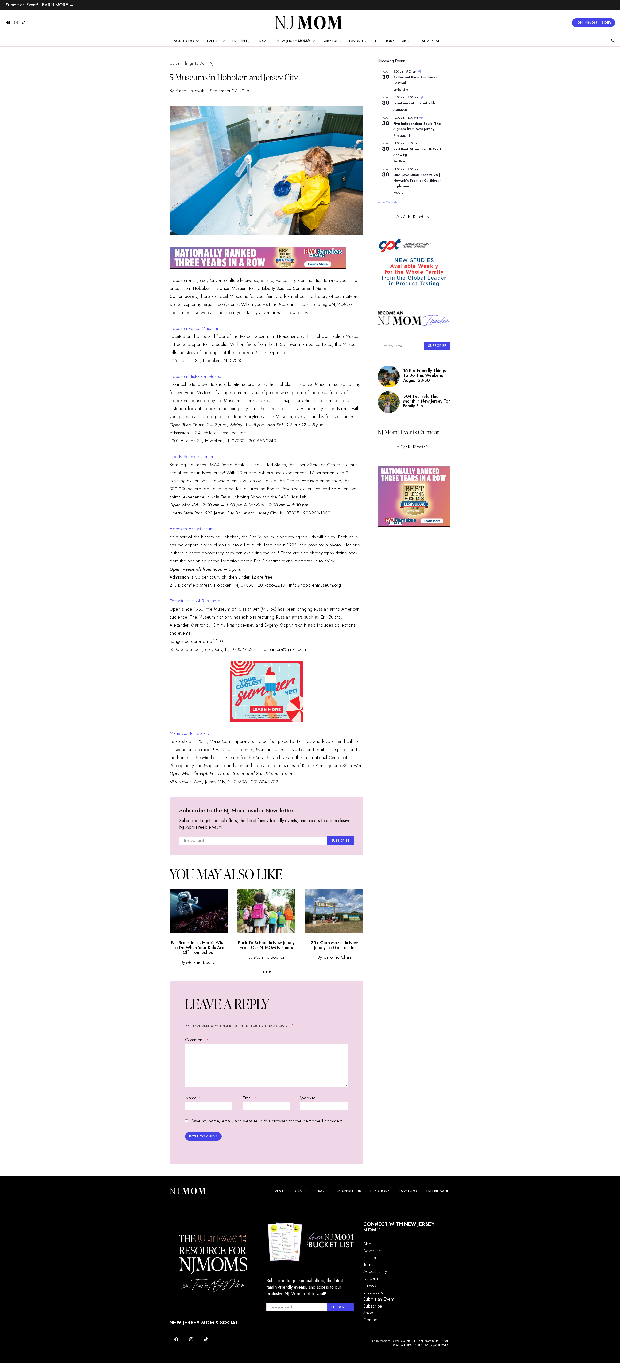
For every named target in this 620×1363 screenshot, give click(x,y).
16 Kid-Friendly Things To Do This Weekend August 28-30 (424, 375)
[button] (263, 971)
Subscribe (372, 1306)
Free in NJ (240, 41)
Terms (368, 1264)
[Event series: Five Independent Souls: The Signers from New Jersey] (421, 118)
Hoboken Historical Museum (197, 376)
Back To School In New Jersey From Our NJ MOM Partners (266, 945)
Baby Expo (332, 41)
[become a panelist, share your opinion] (414, 265)
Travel (263, 41)
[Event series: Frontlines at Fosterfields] (421, 97)
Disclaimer (373, 1278)
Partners (371, 1257)
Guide (175, 63)
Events (213, 41)
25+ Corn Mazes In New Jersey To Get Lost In (334, 945)
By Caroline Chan (334, 957)
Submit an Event (378, 1299)
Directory (384, 41)
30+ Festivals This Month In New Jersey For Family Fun (426, 401)
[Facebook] (8, 22)
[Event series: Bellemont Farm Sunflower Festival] (419, 72)
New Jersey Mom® (293, 41)
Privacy (370, 1285)
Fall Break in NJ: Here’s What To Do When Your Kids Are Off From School (198, 948)
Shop (368, 1312)
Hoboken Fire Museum (192, 528)
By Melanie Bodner (198, 962)
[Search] (613, 41)
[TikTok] (23, 22)
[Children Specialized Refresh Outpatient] (258, 257)
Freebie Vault (438, 1190)
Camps (301, 1190)
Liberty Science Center (192, 456)
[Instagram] (16, 22)
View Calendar (388, 202)
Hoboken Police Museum (194, 328)
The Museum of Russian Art (196, 601)
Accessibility (375, 1271)
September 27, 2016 (229, 90)
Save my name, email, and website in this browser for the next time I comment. (268, 1121)
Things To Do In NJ (198, 63)
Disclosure (373, 1292)
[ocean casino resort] (266, 691)
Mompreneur (349, 1190)
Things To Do (181, 41)
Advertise (431, 41)
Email (249, 1098)
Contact (371, 1319)
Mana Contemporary (189, 733)
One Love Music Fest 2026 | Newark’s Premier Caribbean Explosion (417, 180)
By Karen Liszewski (187, 90)
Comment (195, 1039)
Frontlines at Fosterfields (414, 103)
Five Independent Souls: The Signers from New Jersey (417, 126)
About (408, 41)
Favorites (358, 41)
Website (308, 1098)
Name (192, 1098)
